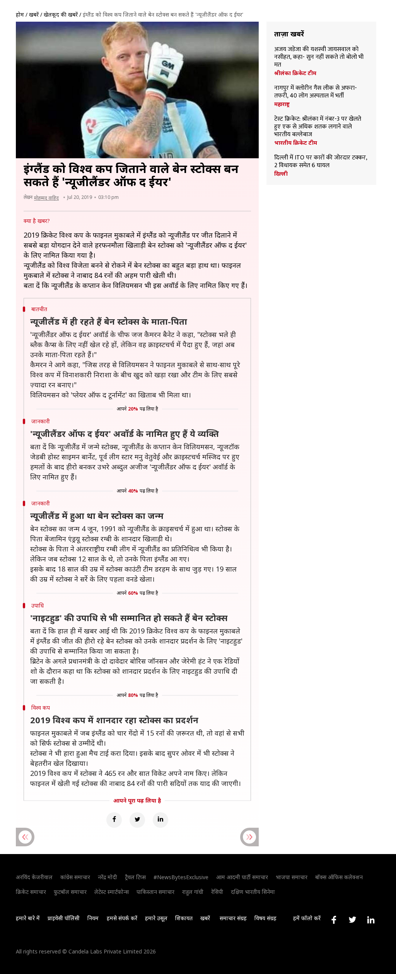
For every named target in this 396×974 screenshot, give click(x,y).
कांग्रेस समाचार (75, 877)
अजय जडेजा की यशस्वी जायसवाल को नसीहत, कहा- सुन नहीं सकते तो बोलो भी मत (319, 57)
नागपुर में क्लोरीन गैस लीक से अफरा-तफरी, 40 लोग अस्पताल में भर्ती (315, 92)
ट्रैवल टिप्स (135, 877)
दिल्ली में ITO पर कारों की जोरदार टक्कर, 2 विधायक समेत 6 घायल (320, 161)
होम (20, 14)
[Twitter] (137, 820)
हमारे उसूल (156, 918)
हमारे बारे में (28, 918)
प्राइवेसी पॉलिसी (64, 918)
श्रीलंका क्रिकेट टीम (295, 73)
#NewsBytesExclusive (181, 877)
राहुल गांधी (192, 891)
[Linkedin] (160, 820)
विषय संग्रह (265, 918)
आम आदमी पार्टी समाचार (242, 877)
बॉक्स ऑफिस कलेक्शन (339, 877)
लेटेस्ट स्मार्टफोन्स (111, 891)
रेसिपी (217, 891)
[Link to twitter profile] (352, 919)
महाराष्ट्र (282, 104)
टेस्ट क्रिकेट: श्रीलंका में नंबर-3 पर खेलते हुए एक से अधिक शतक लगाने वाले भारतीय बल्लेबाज (317, 127)
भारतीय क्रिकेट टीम (295, 142)
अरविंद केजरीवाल (34, 877)
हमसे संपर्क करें (122, 918)
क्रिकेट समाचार (31, 891)
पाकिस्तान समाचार (155, 891)
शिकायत (184, 918)
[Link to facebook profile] (333, 919)
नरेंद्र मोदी (107, 877)
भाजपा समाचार (291, 877)
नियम (93, 918)
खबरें (34, 14)
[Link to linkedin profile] (371, 919)
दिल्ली (281, 173)
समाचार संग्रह (233, 918)
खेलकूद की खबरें (61, 14)
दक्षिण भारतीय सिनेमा (253, 891)
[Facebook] (114, 820)
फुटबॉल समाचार (70, 891)
